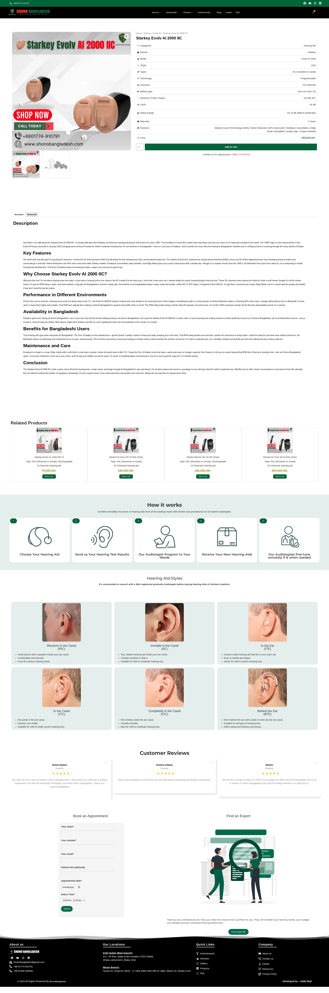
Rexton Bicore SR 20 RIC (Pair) (203, 457)
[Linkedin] (320, 3)
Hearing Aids (171, 12)
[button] (126, 36)
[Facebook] (304, 3)
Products (187, 12)
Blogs (219, 12)
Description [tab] (19, 214)
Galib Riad (306, 981)
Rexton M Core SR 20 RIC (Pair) (126, 457)
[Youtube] (310, 3)
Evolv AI (157, 33)
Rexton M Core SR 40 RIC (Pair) (280, 457)
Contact (228, 12)
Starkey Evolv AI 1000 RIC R (49, 457)
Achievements (204, 12)
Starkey (147, 33)
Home (139, 33)
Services (155, 12)
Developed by (290, 981)
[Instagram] (315, 3)
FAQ (238, 12)
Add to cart (231, 147)
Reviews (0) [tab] (31, 214)
